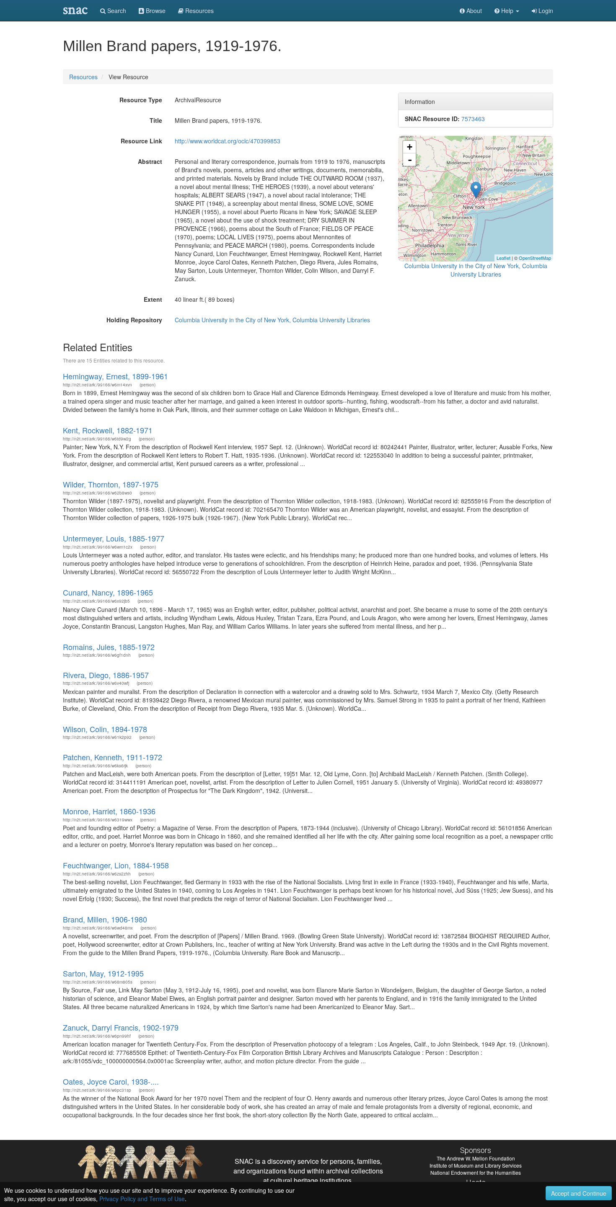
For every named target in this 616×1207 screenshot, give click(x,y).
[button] (506, 10)
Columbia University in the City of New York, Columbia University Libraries (272, 320)
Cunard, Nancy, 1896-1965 (108, 592)
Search (116, 10)
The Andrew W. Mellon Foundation (476, 1158)
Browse (155, 10)
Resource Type (140, 100)
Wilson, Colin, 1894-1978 (105, 728)
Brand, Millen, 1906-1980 (105, 919)
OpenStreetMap (535, 257)
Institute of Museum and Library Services (476, 1165)
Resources (83, 77)
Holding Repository (134, 320)
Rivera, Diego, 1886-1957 (106, 674)
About (473, 10)
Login (545, 10)
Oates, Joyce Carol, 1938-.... (111, 1081)
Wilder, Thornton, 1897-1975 (110, 484)
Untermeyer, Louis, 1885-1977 (113, 538)
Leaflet (503, 257)
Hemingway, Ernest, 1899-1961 (115, 375)
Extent (153, 299)
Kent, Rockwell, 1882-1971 (108, 430)
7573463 (473, 118)
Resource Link (141, 141)
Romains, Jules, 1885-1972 (109, 646)
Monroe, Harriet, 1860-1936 (109, 811)
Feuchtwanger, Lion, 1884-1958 (116, 865)
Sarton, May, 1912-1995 (103, 973)
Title (156, 120)
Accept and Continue (578, 1193)
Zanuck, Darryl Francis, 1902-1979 (121, 1027)
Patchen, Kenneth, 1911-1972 (112, 756)
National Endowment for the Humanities (475, 1172)
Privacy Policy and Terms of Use (142, 1198)
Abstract (150, 161)
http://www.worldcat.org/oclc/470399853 (227, 141)
